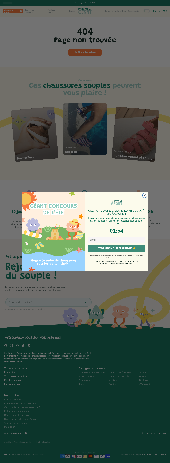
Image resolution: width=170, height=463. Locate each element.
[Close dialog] (144, 195)
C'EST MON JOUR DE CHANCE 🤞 (116, 248)
